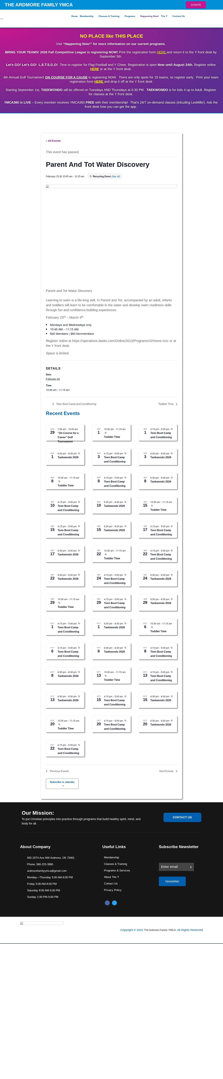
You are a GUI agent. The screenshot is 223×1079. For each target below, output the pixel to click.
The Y (164, 16)
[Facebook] (107, 902)
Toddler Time (166, 404)
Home (74, 16)
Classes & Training (109, 16)
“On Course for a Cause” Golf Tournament (68, 437)
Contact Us (178, 16)
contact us (182, 817)
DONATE (196, 4)
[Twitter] (114, 902)
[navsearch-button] (217, 18)
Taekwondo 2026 (68, 457)
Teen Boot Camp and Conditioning (76, 404)
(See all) (116, 176)
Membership (87, 16)
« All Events (53, 141)
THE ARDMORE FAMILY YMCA (39, 4)
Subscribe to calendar (62, 782)
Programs (130, 16)
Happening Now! (149, 16)
